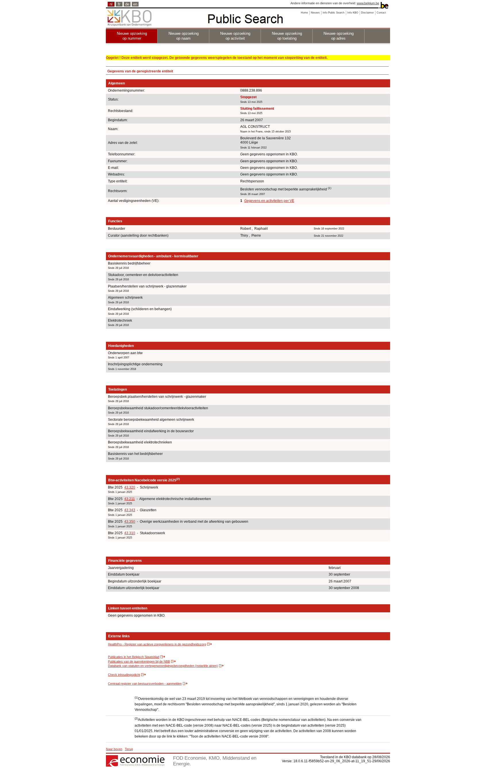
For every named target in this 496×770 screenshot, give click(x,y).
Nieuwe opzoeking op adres (338, 35)
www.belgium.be (368, 3)
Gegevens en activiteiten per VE (269, 201)
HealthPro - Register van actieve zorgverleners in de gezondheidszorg (157, 644)
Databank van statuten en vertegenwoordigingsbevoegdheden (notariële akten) (163, 665)
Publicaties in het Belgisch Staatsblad (133, 657)
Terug (129, 749)
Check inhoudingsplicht (124, 674)
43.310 (129, 533)
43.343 (129, 510)
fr (119, 4)
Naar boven (114, 749)
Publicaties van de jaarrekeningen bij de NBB (139, 661)
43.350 (129, 522)
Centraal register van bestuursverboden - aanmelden (145, 683)
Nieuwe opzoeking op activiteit (235, 35)
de (127, 4)
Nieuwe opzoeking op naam (183, 35)
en (135, 4)
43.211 (129, 499)
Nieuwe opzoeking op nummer (132, 35)
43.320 (129, 487)
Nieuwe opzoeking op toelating (287, 35)
